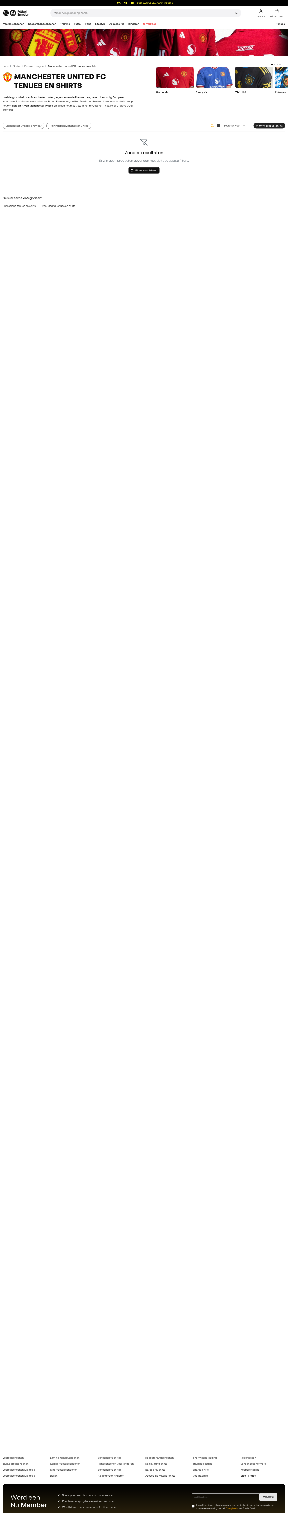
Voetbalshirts (200, 1475)
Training (65, 23)
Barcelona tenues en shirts (20, 205)
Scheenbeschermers (253, 1463)
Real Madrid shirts (156, 1463)
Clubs (16, 65)
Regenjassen (248, 1457)
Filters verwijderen (146, 170)
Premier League (34, 65)
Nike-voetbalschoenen (63, 1469)
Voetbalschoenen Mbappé (19, 1469)
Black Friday (248, 1475)
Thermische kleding (205, 1457)
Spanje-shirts (201, 1469)
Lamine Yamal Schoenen (65, 1457)
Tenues (280, 23)
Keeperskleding (250, 1469)
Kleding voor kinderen (111, 1475)
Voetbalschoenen (13, 23)
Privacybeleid (232, 1508)
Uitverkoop (149, 23)
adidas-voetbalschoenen (65, 1463)
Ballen (53, 1475)
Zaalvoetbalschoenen (15, 1463)
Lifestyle (100, 23)
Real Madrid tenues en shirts (58, 205)
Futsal (77, 23)
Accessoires (116, 23)
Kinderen (133, 23)
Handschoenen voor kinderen (116, 1463)
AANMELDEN (268, 1497)
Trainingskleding (202, 1463)
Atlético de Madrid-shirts (160, 1475)
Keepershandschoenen (42, 23)
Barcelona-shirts (155, 1469)
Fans (88, 23)
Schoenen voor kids (110, 1457)
